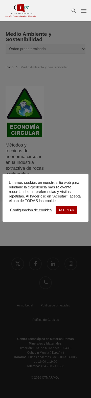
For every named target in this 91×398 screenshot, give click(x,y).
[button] (83, 10)
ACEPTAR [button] (66, 210)
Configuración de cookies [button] (31, 210)
